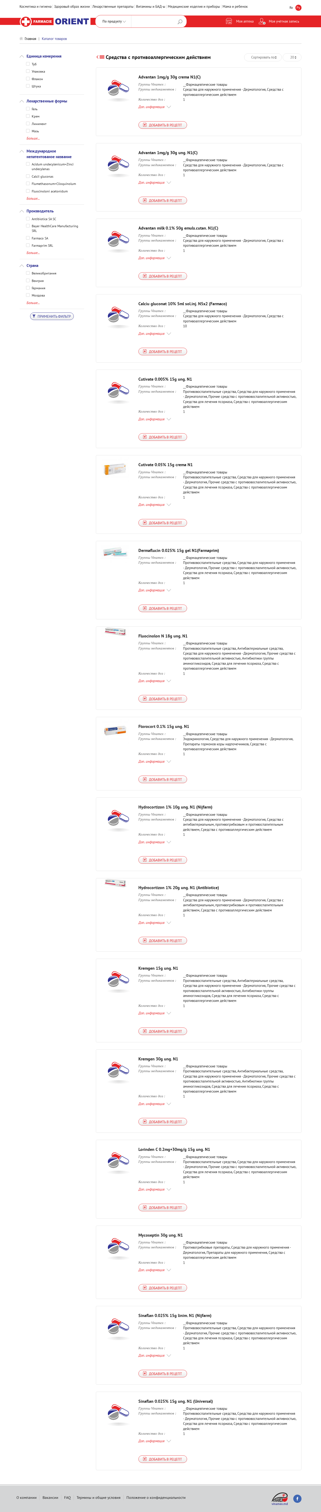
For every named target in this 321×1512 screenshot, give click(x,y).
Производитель (40, 211)
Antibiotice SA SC (44, 219)
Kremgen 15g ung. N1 (158, 968)
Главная (30, 38)
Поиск (180, 22)
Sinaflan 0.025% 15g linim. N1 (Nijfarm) (174, 1315)
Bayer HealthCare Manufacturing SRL (55, 226)
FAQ (67, 1497)
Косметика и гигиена (35, 6)
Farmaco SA (40, 238)
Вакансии (50, 1497)
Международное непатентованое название (49, 153)
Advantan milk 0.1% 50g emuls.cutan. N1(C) (178, 228)
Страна (32, 265)
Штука (36, 86)
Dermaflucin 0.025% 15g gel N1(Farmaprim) (178, 550)
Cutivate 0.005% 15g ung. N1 (165, 379)
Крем (35, 116)
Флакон (37, 79)
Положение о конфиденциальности (156, 1497)
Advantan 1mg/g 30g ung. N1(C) (168, 152)
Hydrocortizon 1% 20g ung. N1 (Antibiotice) (178, 887)
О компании (26, 1497)
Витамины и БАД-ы (150, 6)
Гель (35, 109)
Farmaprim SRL (42, 245)
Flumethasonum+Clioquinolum (54, 183)
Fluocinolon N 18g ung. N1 (163, 636)
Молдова (38, 295)
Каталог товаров (54, 38)
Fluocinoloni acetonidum (50, 191)
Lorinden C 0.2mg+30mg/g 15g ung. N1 (174, 1149)
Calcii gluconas (42, 176)
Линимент (39, 123)
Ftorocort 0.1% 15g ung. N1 (163, 726)
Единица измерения (44, 56)
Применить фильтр (54, 316)
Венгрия (38, 280)
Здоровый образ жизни (72, 6)
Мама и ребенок (235, 6)
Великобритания (44, 273)
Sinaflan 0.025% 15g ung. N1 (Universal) (175, 1401)
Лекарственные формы (47, 101)
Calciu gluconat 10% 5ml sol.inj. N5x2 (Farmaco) (182, 303)
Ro (291, 7)
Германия (38, 288)
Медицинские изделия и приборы (194, 6)
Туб (34, 64)
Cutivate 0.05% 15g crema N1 (165, 464)
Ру (298, 7)
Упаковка (38, 71)
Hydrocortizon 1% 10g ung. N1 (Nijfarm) (175, 807)
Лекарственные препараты (112, 6)
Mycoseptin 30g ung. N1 (160, 1235)
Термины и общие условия (99, 1497)
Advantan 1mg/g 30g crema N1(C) (169, 77)
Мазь (35, 131)
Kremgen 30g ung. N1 (158, 1059)
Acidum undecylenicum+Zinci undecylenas (53, 164)
